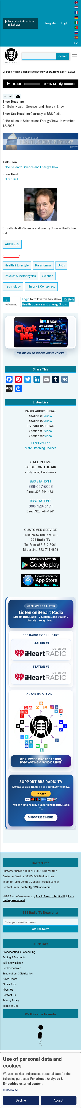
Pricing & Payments (14, 957)
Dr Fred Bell (10, 179)
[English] (76, 2)
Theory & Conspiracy (41, 286)
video (48, 431)
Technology (13, 286)
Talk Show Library (13, 962)
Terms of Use (11, 1005)
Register (51, 23)
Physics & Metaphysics (20, 276)
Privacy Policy (11, 1000)
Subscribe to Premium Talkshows (21, 23)
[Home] (11, 56)
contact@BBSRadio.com (36, 887)
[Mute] (61, 84)
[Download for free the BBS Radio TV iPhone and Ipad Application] (40, 580)
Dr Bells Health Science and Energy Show (30, 167)
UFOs (61, 265)
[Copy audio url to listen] (10, 96)
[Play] (8, 84)
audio (48, 416)
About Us (8, 989)
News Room (10, 978)
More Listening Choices (40, 448)
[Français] (76, 12)
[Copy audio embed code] (5, 96)
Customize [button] (10, 1090)
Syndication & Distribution (18, 973)
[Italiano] (76, 22)
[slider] (32, 84)
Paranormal (43, 265)
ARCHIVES (12, 244)
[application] (40, 83)
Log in (64, 23)
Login (25, 299)
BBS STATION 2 (40, 501)
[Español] (76, 37)
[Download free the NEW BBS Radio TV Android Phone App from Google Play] (40, 563)
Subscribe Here (41, 817)
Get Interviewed (12, 968)
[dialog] (40, 1080)
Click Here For (40, 443)
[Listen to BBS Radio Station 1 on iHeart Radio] (41, 652)
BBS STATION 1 (40, 481)
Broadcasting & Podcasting (19, 952)
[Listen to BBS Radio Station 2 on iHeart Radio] (41, 676)
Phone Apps (10, 984)
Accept (58, 1100)
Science (47, 276)
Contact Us (9, 995)
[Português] (76, 27)
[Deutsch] (76, 17)
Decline (21, 1100)
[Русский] (76, 32)
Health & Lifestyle (17, 265)
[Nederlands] (76, 7)
